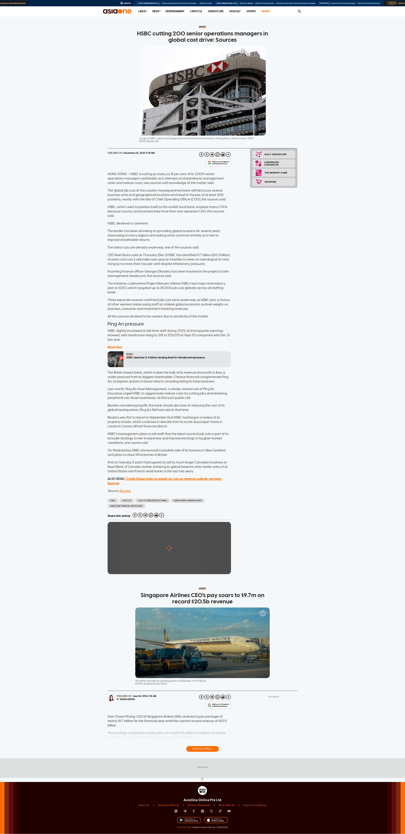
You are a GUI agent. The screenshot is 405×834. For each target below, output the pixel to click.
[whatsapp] (217, 154)
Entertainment (175, 11)
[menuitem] (142, 11)
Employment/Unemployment (188, 500)
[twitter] (206, 154)
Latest (142, 11)
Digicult (235, 11)
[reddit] (223, 154)
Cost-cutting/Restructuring (152, 500)
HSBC (112, 500)
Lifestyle (196, 11)
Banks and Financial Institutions (126, 506)
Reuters (125, 491)
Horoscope (216, 11)
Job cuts (126, 500)
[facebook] (201, 154)
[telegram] (212, 154)
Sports (251, 11)
